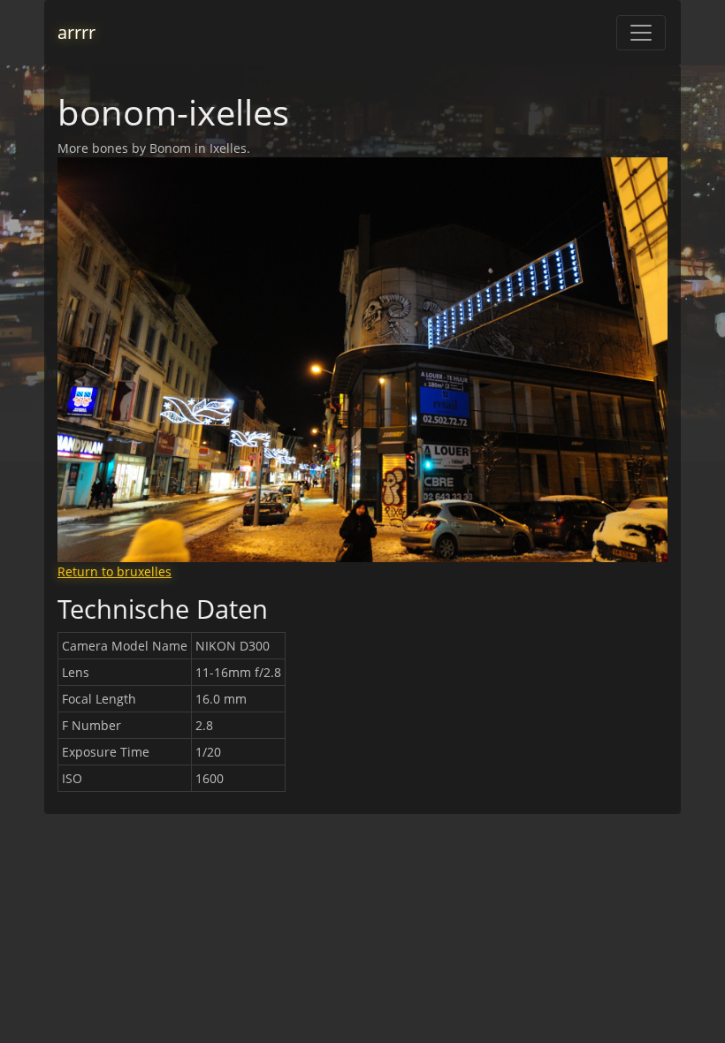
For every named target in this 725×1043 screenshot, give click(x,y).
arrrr (76, 32)
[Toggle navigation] (641, 32)
